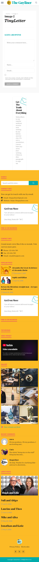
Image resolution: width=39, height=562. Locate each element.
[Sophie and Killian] (6, 280)
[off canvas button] (2, 2)
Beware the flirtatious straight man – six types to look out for (19, 288)
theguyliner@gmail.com (18, 198)
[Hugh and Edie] (19, 485)
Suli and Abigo (9, 500)
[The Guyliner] (19, 541)
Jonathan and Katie (12, 525)
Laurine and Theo (11, 509)
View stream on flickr (12, 427)
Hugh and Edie (10, 492)
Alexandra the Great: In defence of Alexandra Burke (24, 269)
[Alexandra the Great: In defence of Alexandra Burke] (6, 270)
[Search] (36, 2)
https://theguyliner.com (19, 200)
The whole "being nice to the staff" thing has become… (22, 453)
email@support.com (16, 256)
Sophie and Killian (19, 277)
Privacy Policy (15, 547)
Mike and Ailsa (9, 517)
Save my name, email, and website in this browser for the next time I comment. (19, 78)
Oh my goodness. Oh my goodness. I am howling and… (22, 443)
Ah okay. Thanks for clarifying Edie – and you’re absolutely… (22, 463)
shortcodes (25, 547)
